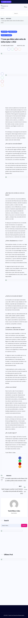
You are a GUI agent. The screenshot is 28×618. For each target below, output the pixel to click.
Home (2, 18)
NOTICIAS (8, 18)
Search (24, 525)
